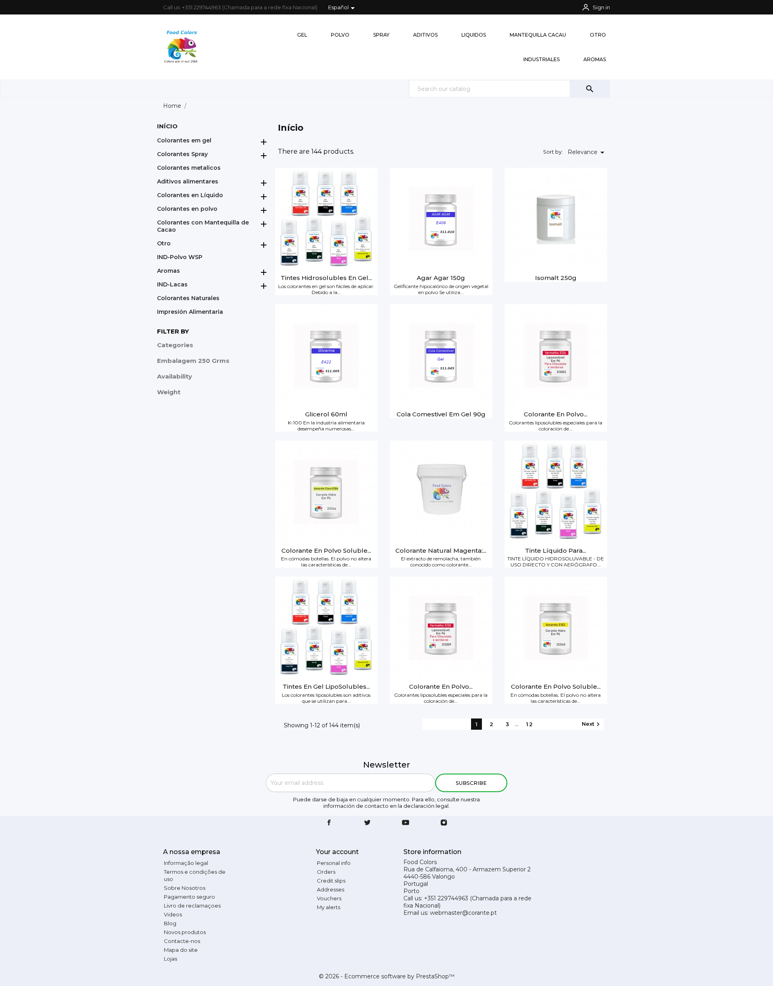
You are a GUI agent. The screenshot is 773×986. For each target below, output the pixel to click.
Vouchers (329, 898)
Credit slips (331, 880)
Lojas (170, 958)
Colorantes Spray (182, 154)
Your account (337, 852)
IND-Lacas (172, 284)
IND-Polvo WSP (180, 257)
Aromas (168, 270)
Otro (164, 243)
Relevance (587, 152)
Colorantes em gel (184, 140)
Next (592, 724)
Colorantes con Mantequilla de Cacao (203, 226)
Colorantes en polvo (187, 208)
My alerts (328, 907)
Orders (326, 872)
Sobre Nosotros (184, 888)
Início (167, 126)
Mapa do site (181, 950)
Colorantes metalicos (189, 167)
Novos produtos (185, 932)
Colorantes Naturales (188, 298)
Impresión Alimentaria (190, 311)
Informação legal (186, 863)
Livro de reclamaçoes (192, 905)
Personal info (334, 863)
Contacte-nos (182, 941)
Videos (173, 914)
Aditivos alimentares (187, 181)
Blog (170, 923)
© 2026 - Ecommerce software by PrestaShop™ (387, 976)
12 (529, 724)
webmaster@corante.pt (463, 912)
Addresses (330, 889)
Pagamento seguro (189, 896)
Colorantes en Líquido (190, 195)
